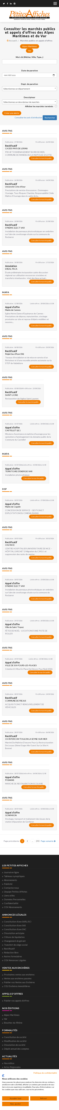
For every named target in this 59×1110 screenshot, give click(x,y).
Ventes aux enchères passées (18, 978)
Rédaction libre (11, 952)
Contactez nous (11, 887)
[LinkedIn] (10, 3)
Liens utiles (9, 895)
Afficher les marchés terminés (39, 106)
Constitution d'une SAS (15, 925)
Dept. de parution (29, 84)
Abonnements (10, 880)
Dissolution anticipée (14, 933)
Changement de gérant (15, 941)
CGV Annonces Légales (15, 960)
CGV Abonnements (13, 907)
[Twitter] (4, 3)
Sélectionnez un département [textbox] (16, 88)
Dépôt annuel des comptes (16, 1048)
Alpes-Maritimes (29, 46)
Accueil (13, 41)
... (32, 841)
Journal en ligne (11, 872)
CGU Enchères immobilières (17, 986)
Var (29, 50)
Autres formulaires (13, 956)
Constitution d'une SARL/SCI (17, 921)
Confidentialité (11, 903)
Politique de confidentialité (45, 1073)
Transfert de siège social (15, 944)
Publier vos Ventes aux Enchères (19, 982)
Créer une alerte (11, 113)
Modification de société (15, 1041)
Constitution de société (15, 1037)
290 (37, 841)
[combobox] (29, 88)
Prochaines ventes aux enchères (19, 974)
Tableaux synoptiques (14, 876)
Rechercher (50, 117)
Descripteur (29, 97)
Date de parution (29, 70)
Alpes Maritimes (11, 1015)
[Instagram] (14, 3)
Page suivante (47, 841)
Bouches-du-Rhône (13, 1022)
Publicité (8, 884)
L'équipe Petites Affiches (15, 891)
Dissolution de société (14, 1045)
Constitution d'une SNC (15, 929)
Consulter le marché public (41, 158)
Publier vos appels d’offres (16, 1000)
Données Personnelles (14, 899)
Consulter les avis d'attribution (28, 117)
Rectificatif (9, 948)
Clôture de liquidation (14, 937)
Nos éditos (9, 1063)
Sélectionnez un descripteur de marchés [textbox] (21, 102)
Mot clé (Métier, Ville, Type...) (29, 57)
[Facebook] (7, 3)
